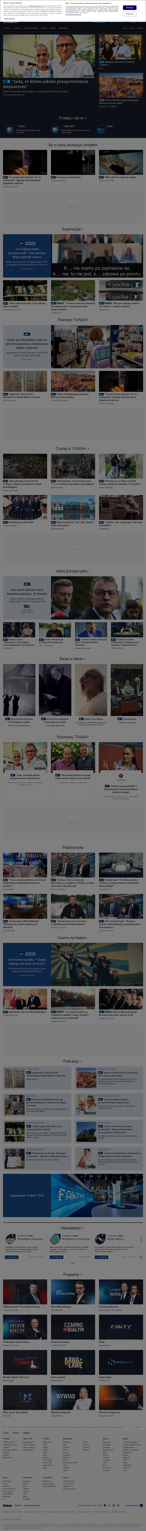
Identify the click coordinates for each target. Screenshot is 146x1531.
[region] (73, 11)
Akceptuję (129, 7)
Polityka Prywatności (9, 18)
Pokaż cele (129, 14)
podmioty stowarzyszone (35, 6)
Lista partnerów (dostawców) (73, 14)
